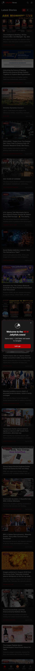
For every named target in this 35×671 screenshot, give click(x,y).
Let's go (17, 346)
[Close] (30, 322)
